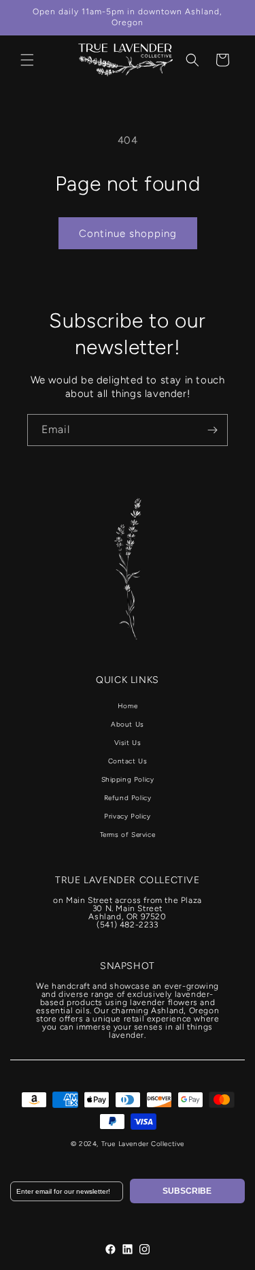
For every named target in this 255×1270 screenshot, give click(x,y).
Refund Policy (128, 797)
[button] (27, 60)
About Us (127, 724)
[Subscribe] (212, 430)
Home (127, 705)
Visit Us (127, 742)
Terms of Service (128, 834)
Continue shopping (128, 233)
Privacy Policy (127, 816)
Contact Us (128, 761)
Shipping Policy (127, 779)
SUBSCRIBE (187, 1191)
